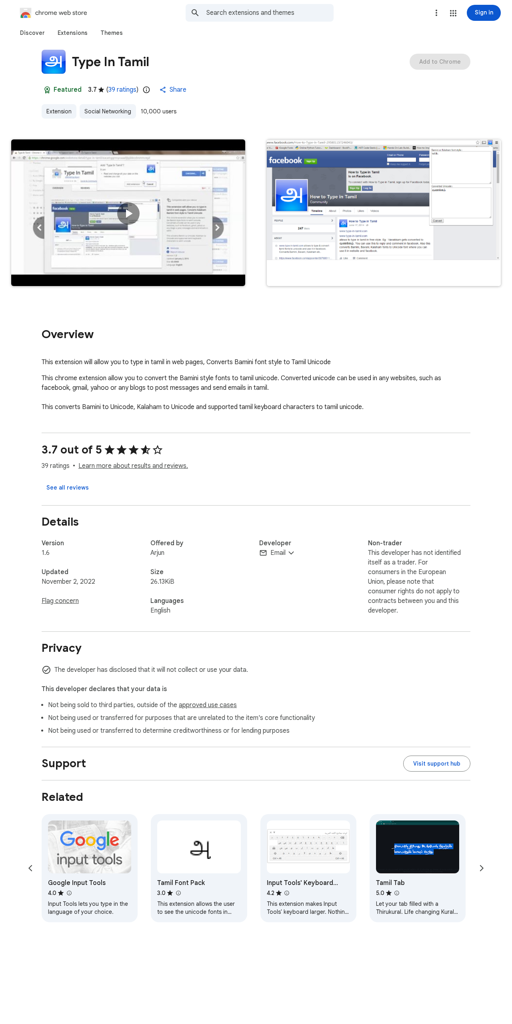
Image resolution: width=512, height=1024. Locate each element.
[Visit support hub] (436, 763)
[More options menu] (436, 13)
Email (278, 553)
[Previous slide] (30, 868)
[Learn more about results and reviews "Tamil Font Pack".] (178, 893)
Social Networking (107, 111)
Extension (59, 111)
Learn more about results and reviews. (133, 466)
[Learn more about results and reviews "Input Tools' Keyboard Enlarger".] (286, 893)
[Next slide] (482, 868)
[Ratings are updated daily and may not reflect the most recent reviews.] (146, 90)
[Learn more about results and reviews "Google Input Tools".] (68, 893)
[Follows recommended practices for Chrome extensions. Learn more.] (47, 89)
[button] (453, 13)
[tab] (32, 33)
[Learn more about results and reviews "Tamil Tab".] (396, 893)
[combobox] (270, 13)
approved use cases (208, 705)
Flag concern (60, 601)
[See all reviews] (68, 487)
